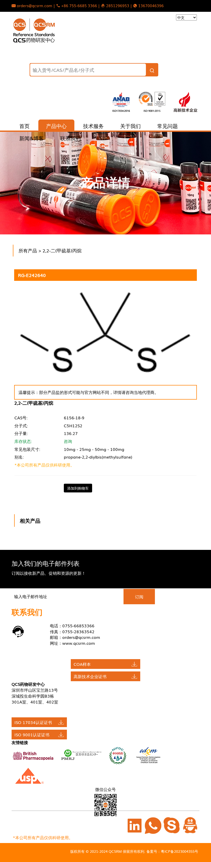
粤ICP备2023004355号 (179, 851)
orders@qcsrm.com (81, 637)
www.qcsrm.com (78, 643)
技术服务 (93, 126)
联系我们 (70, 138)
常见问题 (167, 126)
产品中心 (56, 126)
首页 (24, 126)
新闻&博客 (31, 138)
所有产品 (28, 250)
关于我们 (130, 126)
